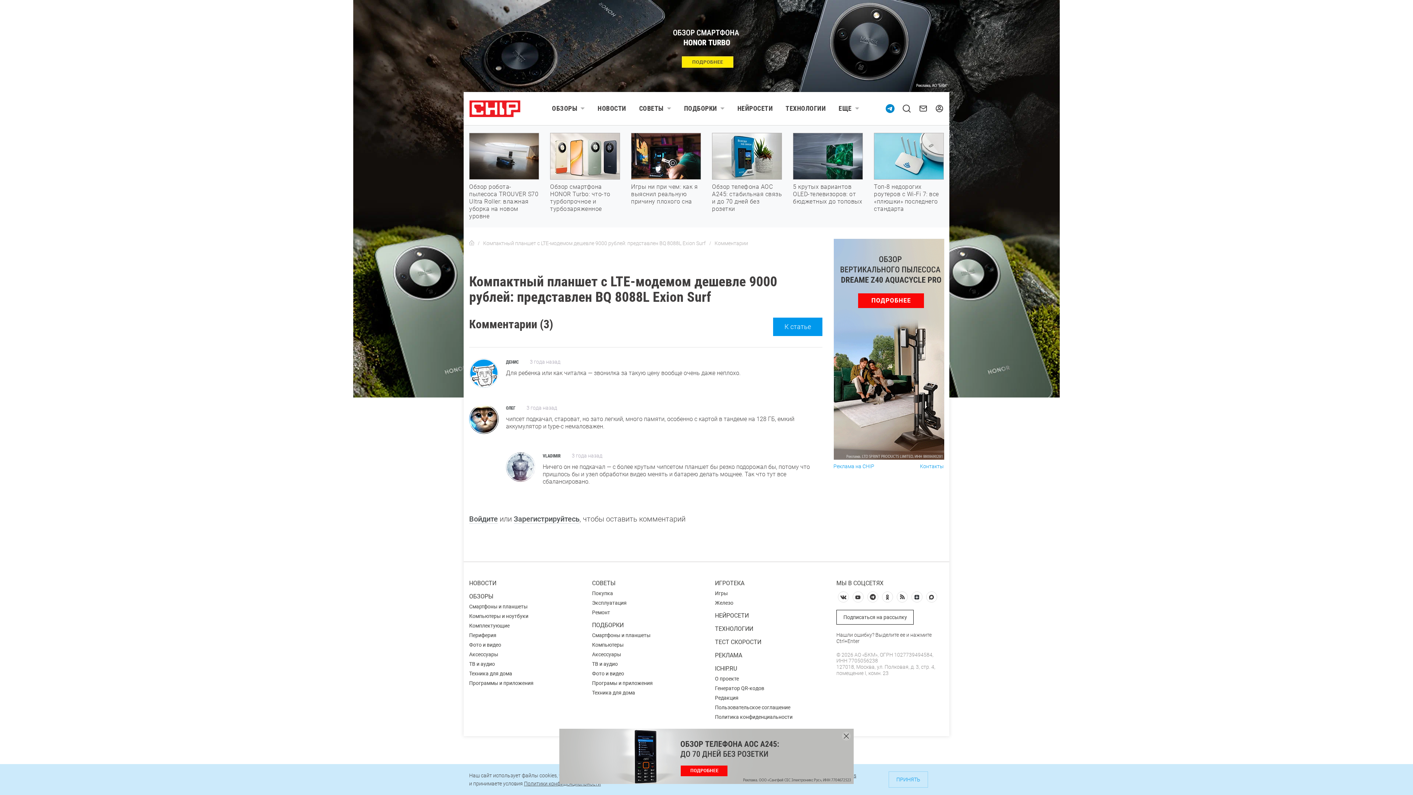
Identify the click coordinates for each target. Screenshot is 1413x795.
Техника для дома (490, 673)
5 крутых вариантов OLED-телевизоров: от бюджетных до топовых (827, 194)
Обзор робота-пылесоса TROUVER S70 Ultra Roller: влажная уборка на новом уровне (503, 201)
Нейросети (755, 108)
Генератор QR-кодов (739, 688)
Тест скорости (738, 642)
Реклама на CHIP (853, 466)
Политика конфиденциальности (754, 717)
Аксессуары (483, 654)
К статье (798, 327)
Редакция (727, 698)
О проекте (727, 679)
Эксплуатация (609, 603)
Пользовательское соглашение (752, 707)
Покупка (602, 593)
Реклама (728, 655)
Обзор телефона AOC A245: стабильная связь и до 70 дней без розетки (747, 197)
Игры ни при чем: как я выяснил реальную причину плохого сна (664, 194)
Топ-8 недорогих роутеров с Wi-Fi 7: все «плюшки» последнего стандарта (906, 197)
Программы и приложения (501, 683)
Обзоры (564, 108)
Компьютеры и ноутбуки (498, 616)
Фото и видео (485, 645)
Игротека (729, 583)
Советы (651, 108)
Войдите (483, 519)
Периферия (482, 635)
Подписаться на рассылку (875, 617)
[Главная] (471, 243)
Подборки (700, 108)
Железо (724, 603)
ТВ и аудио (482, 664)
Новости (612, 108)
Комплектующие (489, 626)
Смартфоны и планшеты (498, 607)
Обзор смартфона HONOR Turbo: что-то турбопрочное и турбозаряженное (580, 197)
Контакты (932, 466)
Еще (845, 108)
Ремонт (601, 612)
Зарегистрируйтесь (547, 519)
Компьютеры (608, 645)
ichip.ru (726, 668)
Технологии (806, 108)
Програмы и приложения (622, 683)
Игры (721, 593)
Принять (908, 779)
